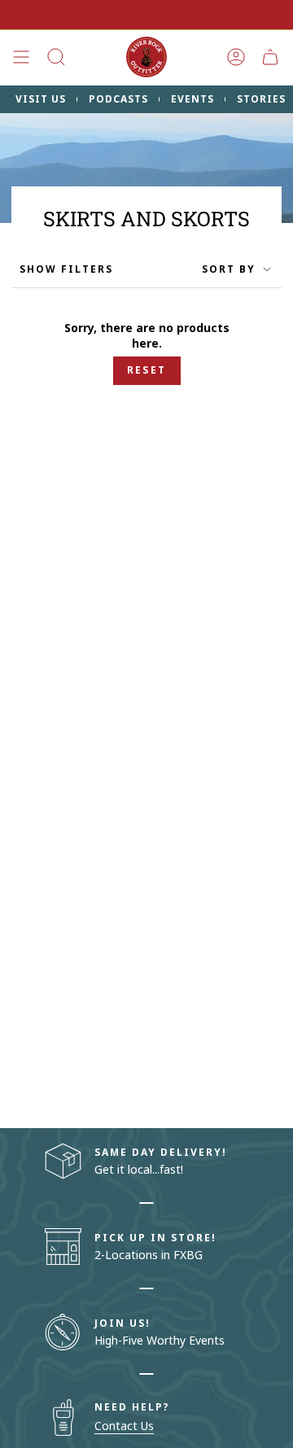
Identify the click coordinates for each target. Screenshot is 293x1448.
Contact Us (124, 1425)
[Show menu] (21, 57)
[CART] (270, 57)
